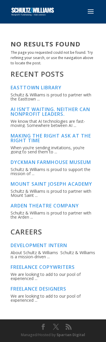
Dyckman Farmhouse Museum (51, 162)
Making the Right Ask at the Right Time (51, 138)
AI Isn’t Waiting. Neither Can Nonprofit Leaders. (50, 111)
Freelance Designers (38, 288)
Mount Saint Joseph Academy (51, 184)
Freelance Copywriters (43, 267)
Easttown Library (36, 87)
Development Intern (39, 245)
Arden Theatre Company (45, 205)
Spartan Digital (71, 334)
